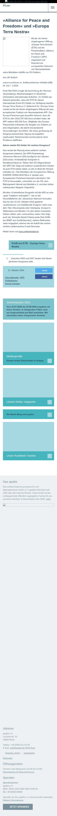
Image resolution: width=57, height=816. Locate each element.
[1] (29, 195)
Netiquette (7, 758)
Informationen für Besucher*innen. (19, 772)
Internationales (12, 277)
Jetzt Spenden (18, 807)
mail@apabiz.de (17, 748)
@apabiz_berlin (12, 753)
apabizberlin (29, 753)
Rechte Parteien (12, 283)
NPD (22, 277)
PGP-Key (30, 748)
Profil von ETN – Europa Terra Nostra (28, 245)
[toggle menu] (52, 7)
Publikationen (11, 280)
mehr (48, 499)
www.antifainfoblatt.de (29, 231)
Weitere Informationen (13, 800)
